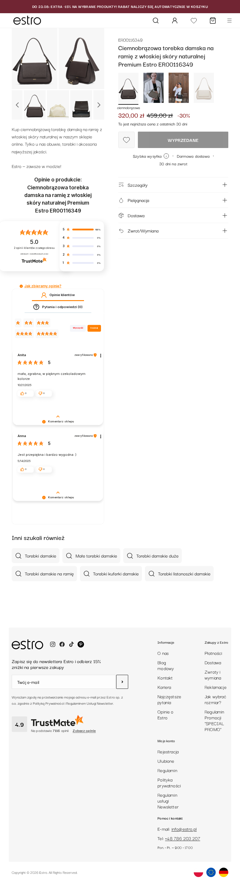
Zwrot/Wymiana (143, 230)
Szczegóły (138, 184)
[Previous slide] (17, 105)
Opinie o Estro (165, 714)
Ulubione (165, 760)
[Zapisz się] (122, 682)
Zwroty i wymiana (213, 674)
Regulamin (167, 770)
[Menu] (229, 20)
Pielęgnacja (138, 199)
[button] (21, 286)
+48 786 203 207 (182, 838)
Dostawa (136, 215)
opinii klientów (34, 248)
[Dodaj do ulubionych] (126, 140)
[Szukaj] (155, 20)
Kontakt (165, 677)
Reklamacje (216, 686)
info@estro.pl (184, 828)
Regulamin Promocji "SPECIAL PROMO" (214, 720)
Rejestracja (168, 751)
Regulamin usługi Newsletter (168, 800)
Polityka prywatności (169, 782)
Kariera (164, 686)
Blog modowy (165, 665)
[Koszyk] (212, 20)
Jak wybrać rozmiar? (215, 699)
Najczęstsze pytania (169, 699)
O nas (163, 652)
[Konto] (174, 20)
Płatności (213, 652)
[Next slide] (98, 105)
